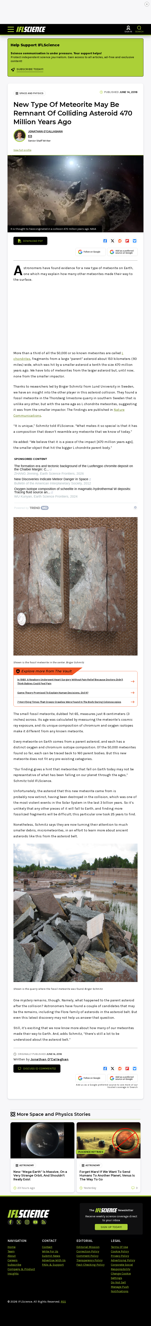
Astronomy (26, 1165)
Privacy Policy (120, 1256)
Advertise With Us (54, 1260)
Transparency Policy (89, 1260)
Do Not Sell (118, 1282)
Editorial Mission (87, 1247)
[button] (139, 28)
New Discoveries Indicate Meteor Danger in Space (51, 479)
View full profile (22, 150)
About (12, 1256)
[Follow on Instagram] (27, 1222)
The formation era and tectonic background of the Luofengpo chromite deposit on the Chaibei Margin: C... (73, 467)
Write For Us (50, 1251)
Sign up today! (111, 1227)
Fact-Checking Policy (90, 1264)
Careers (12, 1260)
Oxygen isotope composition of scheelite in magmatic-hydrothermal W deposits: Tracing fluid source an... (72, 490)
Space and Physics (31, 93)
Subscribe (14, 1264)
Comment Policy (87, 1256)
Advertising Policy (123, 1260)
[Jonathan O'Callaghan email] (30, 136)
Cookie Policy (120, 1251)
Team (11, 1251)
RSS (63, 1301)
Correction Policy (87, 1251)
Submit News (51, 1256)
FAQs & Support (53, 1264)
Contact (47, 1247)
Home (11, 1247)
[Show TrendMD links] (135, 507)
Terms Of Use (119, 1247)
